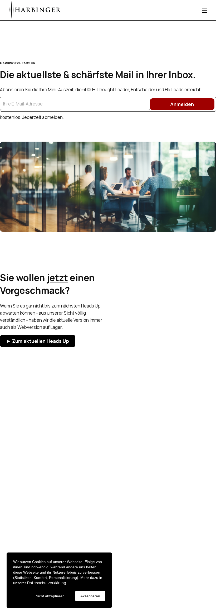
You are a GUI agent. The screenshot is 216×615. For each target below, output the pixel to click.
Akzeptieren (90, 596)
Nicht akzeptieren (50, 596)
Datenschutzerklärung (46, 582)
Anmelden (182, 104)
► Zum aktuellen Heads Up (37, 341)
